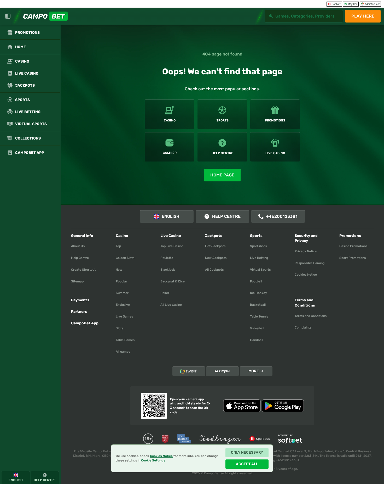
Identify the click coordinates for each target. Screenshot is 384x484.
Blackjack (167, 269)
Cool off (335, 3)
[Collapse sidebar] (8, 16)
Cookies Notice (306, 274)
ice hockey (258, 293)
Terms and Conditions (311, 316)
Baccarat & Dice (172, 281)
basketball (258, 305)
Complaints (303, 327)
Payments (80, 300)
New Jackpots (215, 258)
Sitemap (77, 281)
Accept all (247, 464)
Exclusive (123, 305)
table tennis (259, 316)
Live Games (124, 316)
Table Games (125, 340)
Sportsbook (258, 246)
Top (118, 246)
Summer (122, 293)
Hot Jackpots (215, 246)
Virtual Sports (260, 269)
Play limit (352, 3)
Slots (119, 328)
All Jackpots (214, 269)
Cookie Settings (153, 460)
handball (256, 340)
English (170, 216)
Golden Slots (125, 258)
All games (123, 351)
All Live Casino (171, 305)
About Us (78, 246)
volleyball (257, 328)
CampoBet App (84, 323)
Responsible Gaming (309, 263)
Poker (164, 293)
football (256, 281)
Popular (121, 281)
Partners (79, 311)
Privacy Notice (306, 251)
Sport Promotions (352, 258)
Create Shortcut (83, 269)
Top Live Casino (171, 246)
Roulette (166, 258)
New (119, 269)
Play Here (362, 16)
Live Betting (259, 258)
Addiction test (372, 3)
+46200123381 (282, 216)
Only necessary (247, 452)
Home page (222, 175)
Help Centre (226, 216)
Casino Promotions (353, 246)
